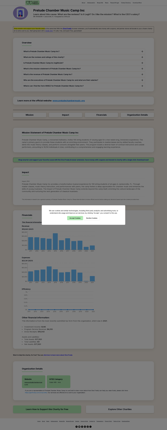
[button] (83, 215)
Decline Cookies (91, 218)
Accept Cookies (75, 218)
